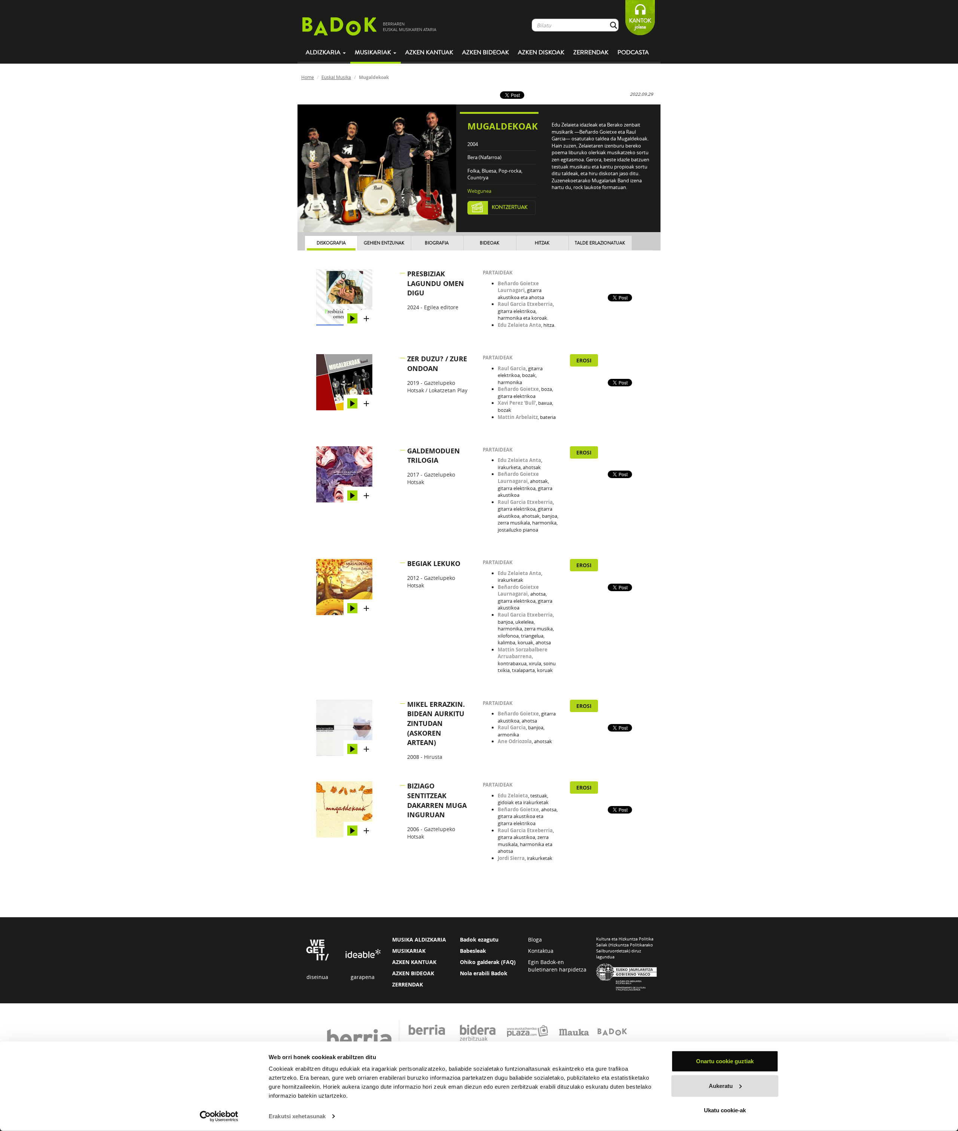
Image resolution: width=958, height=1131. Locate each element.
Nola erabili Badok (483, 973)
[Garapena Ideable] (362, 954)
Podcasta (633, 52)
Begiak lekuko (433, 563)
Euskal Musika (336, 77)
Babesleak (473, 950)
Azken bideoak (485, 52)
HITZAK (542, 243)
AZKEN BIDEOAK (413, 973)
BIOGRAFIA (437, 243)
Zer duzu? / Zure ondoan (437, 363)
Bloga (535, 939)
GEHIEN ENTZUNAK (384, 243)
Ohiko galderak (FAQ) (488, 962)
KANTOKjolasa (640, 24)
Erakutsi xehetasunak (297, 1116)
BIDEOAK (489, 243)
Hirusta (433, 756)
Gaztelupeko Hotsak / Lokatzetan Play (437, 386)
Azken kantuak (429, 52)
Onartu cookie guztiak (725, 1061)
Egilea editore (441, 307)
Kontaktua (540, 950)
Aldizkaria (324, 52)
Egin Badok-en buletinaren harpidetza (557, 965)
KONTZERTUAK (510, 207)
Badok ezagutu (479, 939)
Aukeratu (721, 1085)
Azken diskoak (541, 52)
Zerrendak (590, 52)
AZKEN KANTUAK (414, 962)
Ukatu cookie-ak (725, 1110)
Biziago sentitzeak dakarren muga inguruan (437, 800)
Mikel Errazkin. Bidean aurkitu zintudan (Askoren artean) (436, 724)
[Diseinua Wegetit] (317, 949)
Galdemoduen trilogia (433, 455)
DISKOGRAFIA (331, 243)
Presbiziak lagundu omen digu (435, 283)
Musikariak (374, 52)
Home (307, 77)
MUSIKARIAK (408, 950)
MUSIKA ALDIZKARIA (419, 939)
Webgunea (479, 191)
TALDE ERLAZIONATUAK (600, 243)
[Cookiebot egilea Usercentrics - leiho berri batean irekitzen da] (219, 1116)
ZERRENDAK (407, 984)
